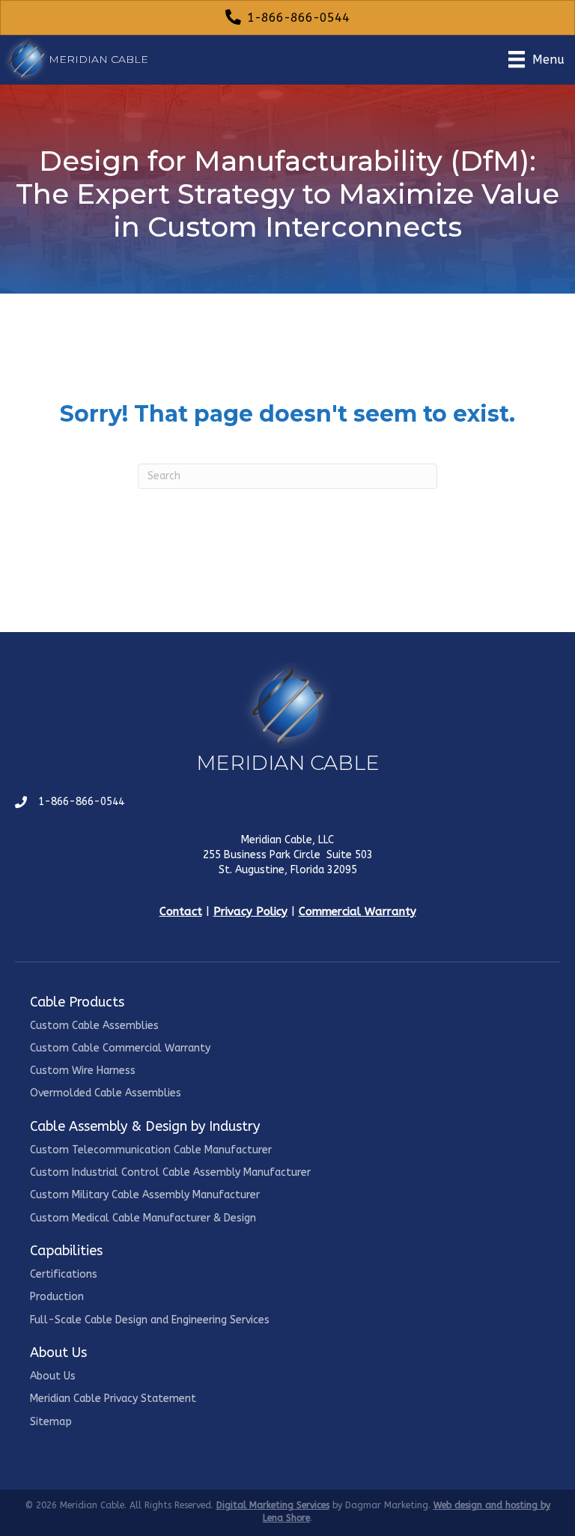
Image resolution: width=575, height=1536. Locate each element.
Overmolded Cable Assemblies (105, 1093)
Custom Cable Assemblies (94, 1025)
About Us (53, 1376)
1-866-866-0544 (81, 801)
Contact (180, 911)
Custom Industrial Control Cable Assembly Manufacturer (170, 1172)
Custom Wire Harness (83, 1070)
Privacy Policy (250, 911)
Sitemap (51, 1421)
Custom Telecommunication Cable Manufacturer (151, 1150)
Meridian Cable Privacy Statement (113, 1398)
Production (57, 1296)
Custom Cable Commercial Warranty (120, 1048)
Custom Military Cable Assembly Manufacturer (145, 1195)
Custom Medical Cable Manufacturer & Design (143, 1218)
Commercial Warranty (357, 911)
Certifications (63, 1274)
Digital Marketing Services (272, 1505)
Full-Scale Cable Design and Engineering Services (150, 1320)
